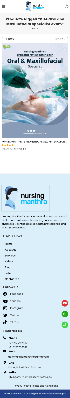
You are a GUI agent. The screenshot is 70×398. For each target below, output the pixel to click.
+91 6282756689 (18, 347)
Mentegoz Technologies (54, 393)
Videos (9, 261)
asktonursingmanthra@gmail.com (28, 356)
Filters (10, 39)
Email (12, 351)
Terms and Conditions (45, 385)
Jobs (8, 273)
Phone (12, 338)
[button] (67, 5)
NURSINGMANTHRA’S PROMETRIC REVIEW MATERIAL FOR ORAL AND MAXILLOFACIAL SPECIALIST (35, 141)
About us (10, 250)
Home (35, 28)
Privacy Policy (21, 385)
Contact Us (12, 279)
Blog (7, 267)
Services (10, 255)
